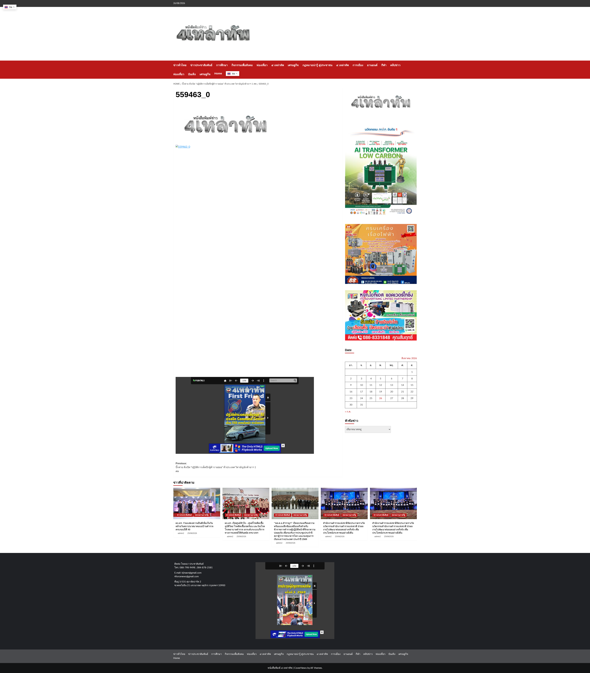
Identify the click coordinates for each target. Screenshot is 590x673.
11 (371, 385)
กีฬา (383, 65)
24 (361, 398)
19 (380, 391)
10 (361, 385)
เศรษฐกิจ (293, 65)
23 (351, 398)
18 (371, 391)
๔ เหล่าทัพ (277, 65)
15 (412, 385)
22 (412, 391)
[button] (415, 69)
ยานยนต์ (372, 65)
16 (351, 391)
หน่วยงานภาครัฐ (201, 515)
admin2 (181, 533)
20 (391, 391)
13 (391, 385)
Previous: (216, 467)
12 (380, 385)
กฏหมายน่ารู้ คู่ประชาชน (317, 65)
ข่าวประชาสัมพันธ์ (201, 65)
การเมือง (358, 65)
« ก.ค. (348, 411)
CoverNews (300, 668)
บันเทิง (192, 74)
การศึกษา (222, 65)
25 (371, 398)
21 (402, 391)
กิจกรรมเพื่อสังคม (242, 65)
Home (218, 73)
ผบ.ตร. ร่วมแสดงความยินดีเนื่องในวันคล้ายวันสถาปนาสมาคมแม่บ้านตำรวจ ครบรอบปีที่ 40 (194, 526)
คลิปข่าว (395, 65)
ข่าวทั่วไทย (180, 65)
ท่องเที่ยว (262, 65)
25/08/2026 (192, 533)
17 (361, 391)
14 (402, 385)
